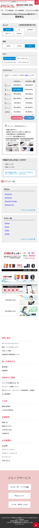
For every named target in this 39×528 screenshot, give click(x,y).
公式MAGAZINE (7, 430)
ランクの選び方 (29, 118)
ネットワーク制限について (10, 387)
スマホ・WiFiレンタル (20, 504)
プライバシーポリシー (9, 449)
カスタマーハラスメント (9, 453)
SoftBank (30, 29)
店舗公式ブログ (7, 426)
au (19, 29)
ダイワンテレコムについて (10, 343)
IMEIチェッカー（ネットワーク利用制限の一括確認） (19, 390)
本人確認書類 (6, 394)
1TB (30, 46)
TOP (2, 10)
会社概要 (5, 446)
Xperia (7, 227)
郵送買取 (5, 367)
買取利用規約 (6, 406)
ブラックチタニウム (9, 58)
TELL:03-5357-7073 (19, 524)
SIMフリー (8, 33)
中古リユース (19, 496)
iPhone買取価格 (19, 10)
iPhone (7, 223)
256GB (8, 46)
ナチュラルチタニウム (10, 62)
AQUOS (7, 234)
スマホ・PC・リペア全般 (19, 487)
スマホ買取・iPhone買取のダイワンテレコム (19, 517)
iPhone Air (8, 198)
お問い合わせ (6, 461)
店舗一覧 (5, 422)
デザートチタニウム (22, 58)
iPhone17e (8, 194)
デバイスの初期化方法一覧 (10, 383)
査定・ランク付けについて (10, 347)
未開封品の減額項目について (11, 354)
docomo (8, 29)
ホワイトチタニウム (23, 62)
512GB (19, 46)
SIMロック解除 (6, 351)
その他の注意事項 (7, 410)
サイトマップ (6, 457)
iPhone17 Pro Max (11, 201)
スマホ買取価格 (9, 10)
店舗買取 (5, 370)
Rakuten (19, 33)
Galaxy (7, 230)
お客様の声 (5, 433)
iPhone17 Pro (9, 205)
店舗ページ (28, 75)
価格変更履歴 (17, 118)
